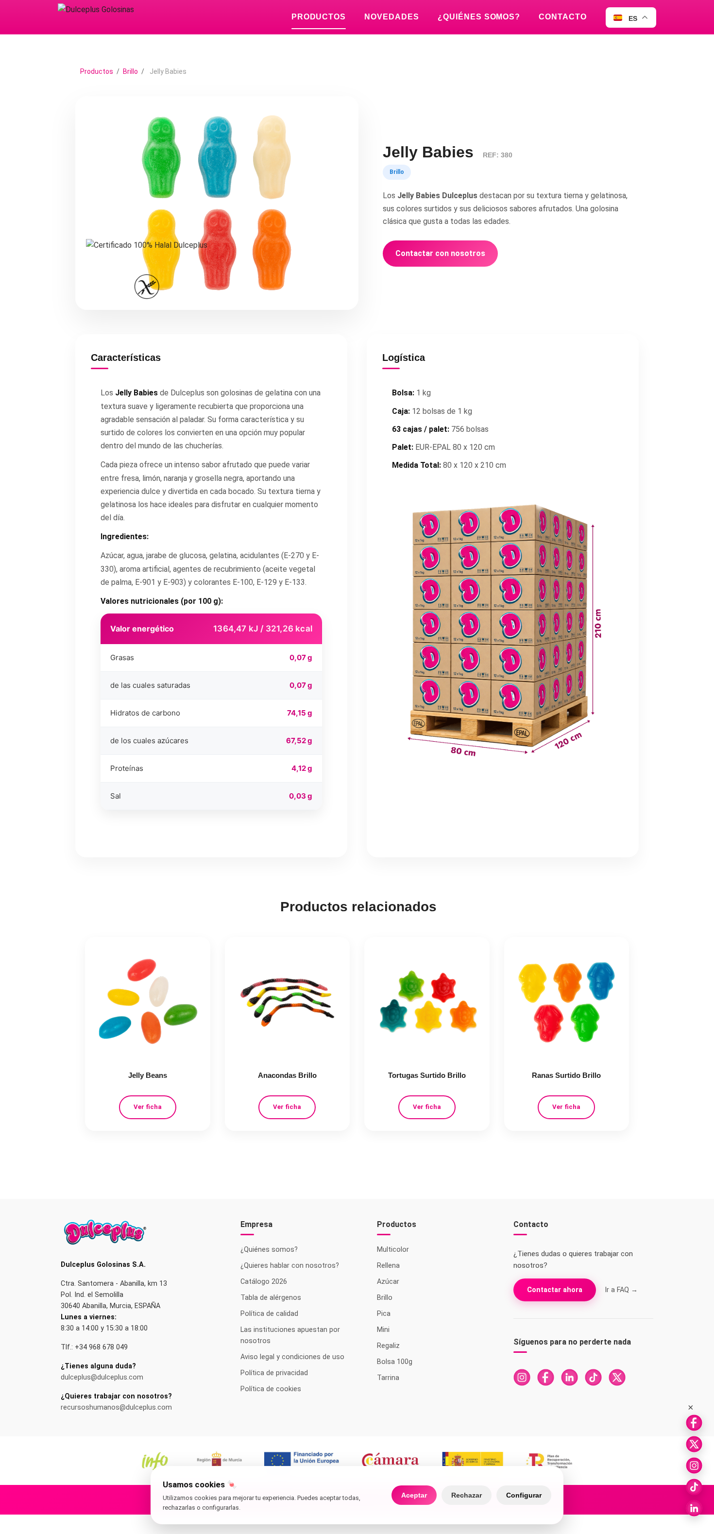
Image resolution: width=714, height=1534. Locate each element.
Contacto (563, 17)
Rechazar (466, 1495)
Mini (383, 1330)
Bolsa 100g (394, 1362)
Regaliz (388, 1346)
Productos (318, 17)
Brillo (131, 71)
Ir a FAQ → (621, 1290)
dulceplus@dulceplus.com (102, 1377)
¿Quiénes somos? (479, 17)
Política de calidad (269, 1314)
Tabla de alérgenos (270, 1298)
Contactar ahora (554, 1290)
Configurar (524, 1495)
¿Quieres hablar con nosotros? (289, 1265)
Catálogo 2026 (263, 1282)
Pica (384, 1314)
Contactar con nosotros (440, 253)
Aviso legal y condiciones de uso (292, 1357)
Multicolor (393, 1249)
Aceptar (414, 1495)
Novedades (391, 17)
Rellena (388, 1265)
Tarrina (388, 1378)
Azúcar (388, 1282)
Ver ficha (148, 1106)
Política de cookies (270, 1389)
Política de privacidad (274, 1373)
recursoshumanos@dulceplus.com (116, 1407)
